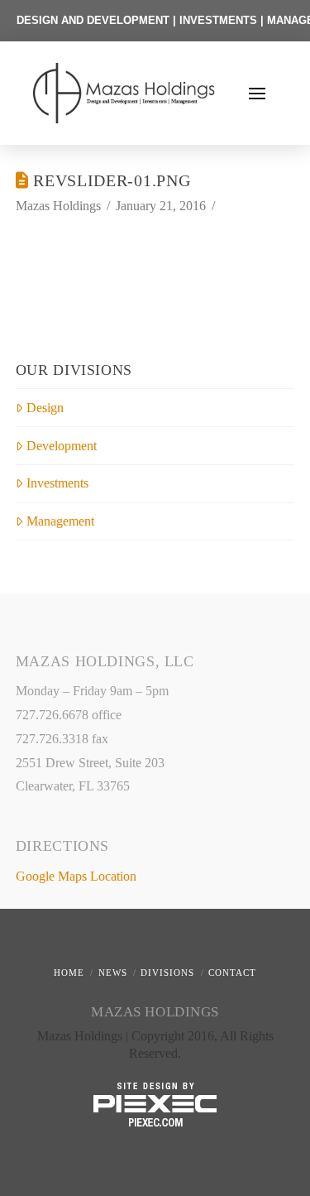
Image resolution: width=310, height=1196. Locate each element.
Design (45, 408)
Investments (57, 483)
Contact (232, 972)
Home (69, 972)
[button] (257, 93)
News (112, 972)
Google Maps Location (76, 876)
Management (60, 521)
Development (61, 446)
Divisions (167, 972)
